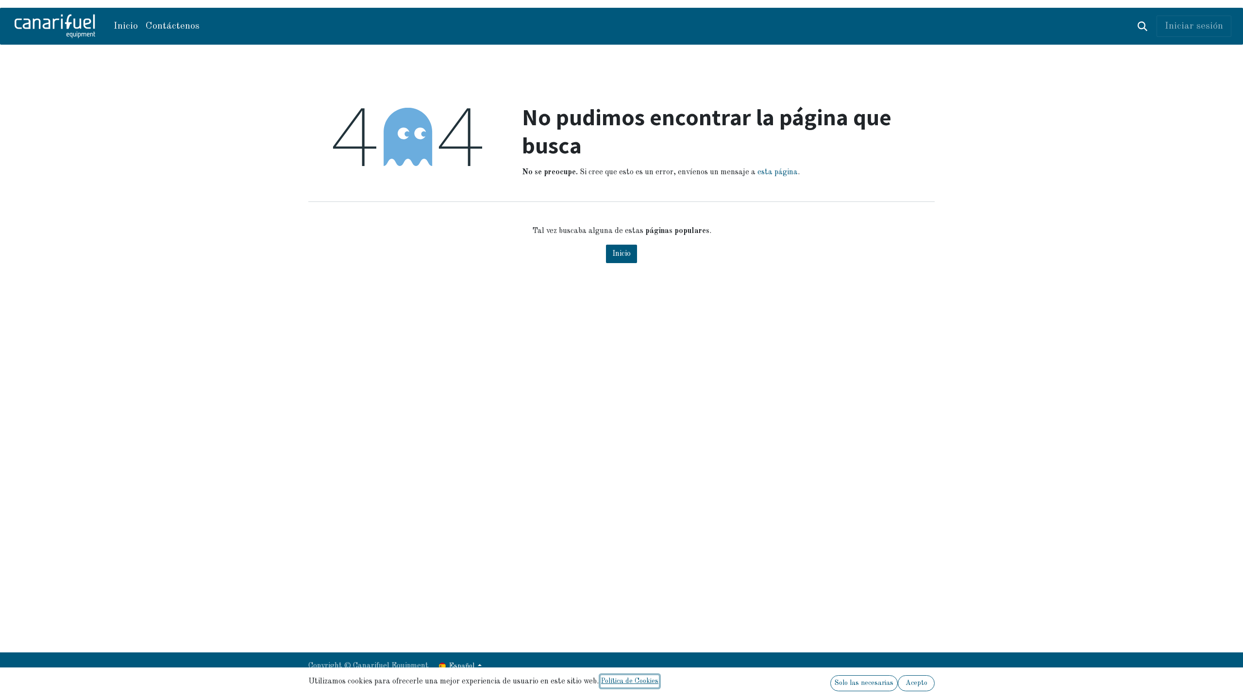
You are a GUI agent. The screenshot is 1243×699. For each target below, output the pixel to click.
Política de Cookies (629, 681)
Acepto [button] (916, 683)
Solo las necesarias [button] (864, 683)
